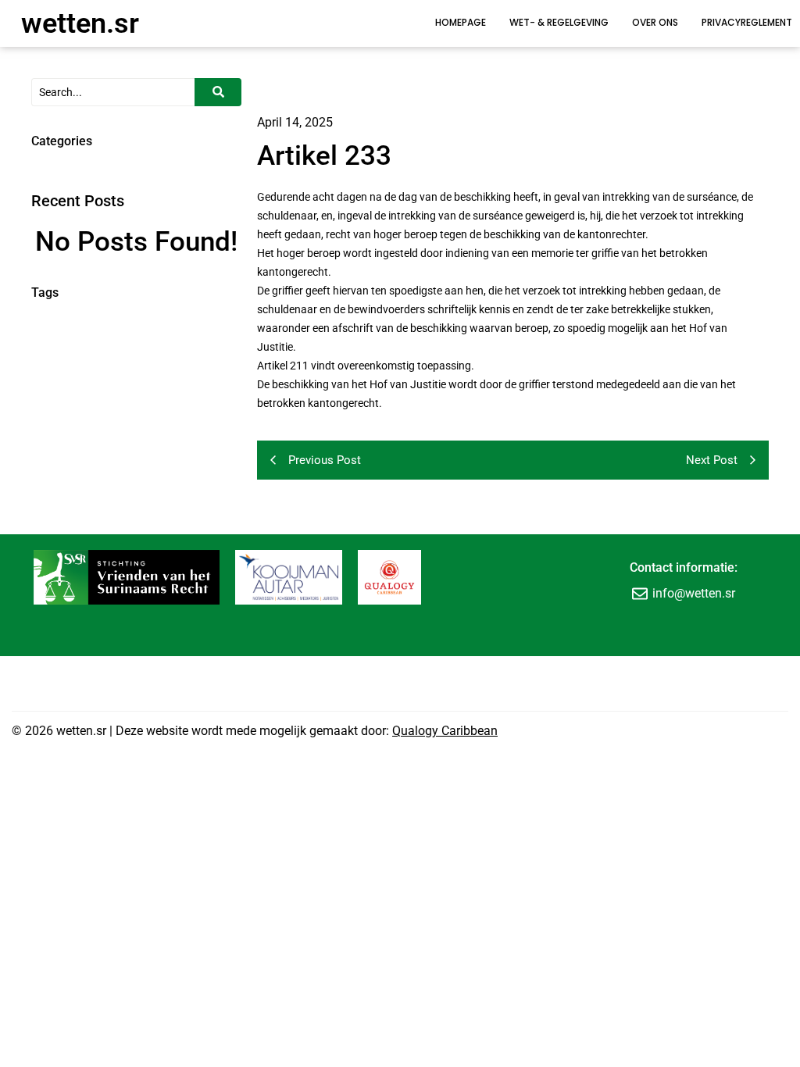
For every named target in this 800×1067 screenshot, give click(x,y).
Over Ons (655, 22)
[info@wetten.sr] (640, 593)
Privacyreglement (747, 22)
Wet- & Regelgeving (559, 22)
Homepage (460, 22)
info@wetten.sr (693, 593)
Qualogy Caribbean (445, 730)
